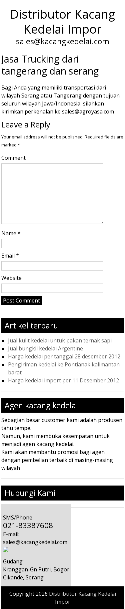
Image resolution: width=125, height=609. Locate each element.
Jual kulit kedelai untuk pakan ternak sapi (60, 340)
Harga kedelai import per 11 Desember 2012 (63, 380)
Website (11, 278)
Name (11, 233)
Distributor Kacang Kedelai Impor (62, 21)
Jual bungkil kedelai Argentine (45, 348)
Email (10, 255)
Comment (13, 157)
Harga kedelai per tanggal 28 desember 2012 (64, 356)
